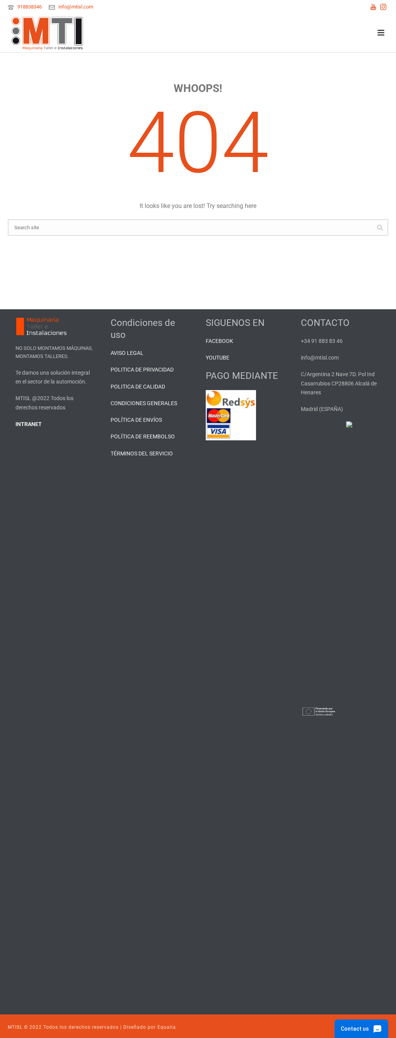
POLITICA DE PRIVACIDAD (142, 369)
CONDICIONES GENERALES (144, 403)
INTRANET (28, 424)
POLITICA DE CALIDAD (138, 386)
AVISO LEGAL (127, 353)
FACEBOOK (219, 341)
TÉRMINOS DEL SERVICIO (142, 453)
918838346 (29, 7)
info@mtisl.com (75, 7)
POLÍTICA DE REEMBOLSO (143, 436)
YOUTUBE (217, 358)
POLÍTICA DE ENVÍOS (136, 420)
